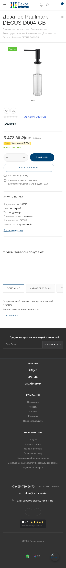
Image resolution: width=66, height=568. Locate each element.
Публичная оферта (33, 467)
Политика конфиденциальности (33, 458)
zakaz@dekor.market (35, 493)
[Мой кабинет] (53, 5)
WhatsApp (37, 511)
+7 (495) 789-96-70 (23, 486)
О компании (33, 402)
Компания (33, 395)
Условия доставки (33, 448)
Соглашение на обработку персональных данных (33, 463)
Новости (33, 407)
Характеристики (40, 288)
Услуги (33, 439)
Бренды (33, 377)
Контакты (33, 416)
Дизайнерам (33, 383)
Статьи (33, 411)
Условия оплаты (33, 444)
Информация (33, 432)
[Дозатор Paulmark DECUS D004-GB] (33, 72)
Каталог (33, 363)
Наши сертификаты (33, 421)
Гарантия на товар (33, 453)
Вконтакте (28, 511)
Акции (33, 370)
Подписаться (53, 344)
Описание (13, 288)
